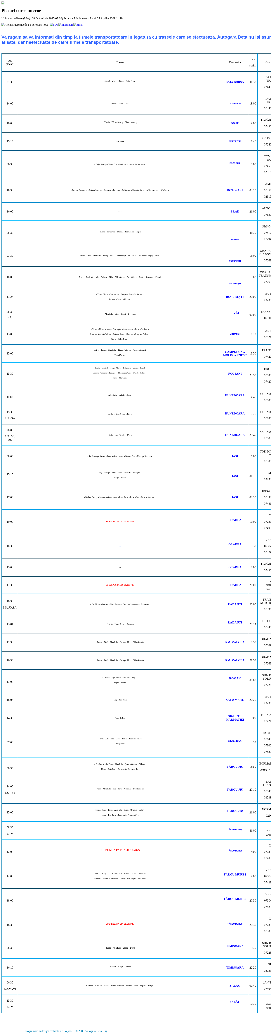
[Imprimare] (65, 24)
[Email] (78, 24)
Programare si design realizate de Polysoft (49, 1031)
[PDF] (54, 24)
